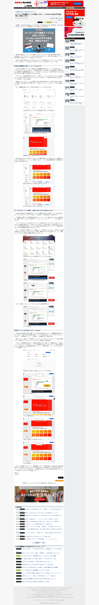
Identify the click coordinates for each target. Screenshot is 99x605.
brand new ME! (55, 591)
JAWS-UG (36, 590)
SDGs (60, 594)
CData (48, 593)
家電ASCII (37, 594)
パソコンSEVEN (59, 589)
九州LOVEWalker (58, 597)
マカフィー (38, 589)
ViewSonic (46, 591)
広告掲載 (62, 600)
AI (18, 8)
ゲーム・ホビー (42, 8)
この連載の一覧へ (39, 543)
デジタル (31, 8)
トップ (15, 8)
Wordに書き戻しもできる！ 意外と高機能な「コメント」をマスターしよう (41, 538)
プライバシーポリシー (45, 600)
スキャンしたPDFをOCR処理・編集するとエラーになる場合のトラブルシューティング (41, 573)
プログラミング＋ (53, 594)
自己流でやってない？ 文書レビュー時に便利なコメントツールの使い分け (39, 575)
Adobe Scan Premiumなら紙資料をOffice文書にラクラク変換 (35, 581)
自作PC (47, 8)
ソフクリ (66, 590)
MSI (39, 591)
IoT (20, 8)
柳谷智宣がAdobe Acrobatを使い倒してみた (24, 11)
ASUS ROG (54, 589)
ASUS (56, 593)
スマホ (55, 8)
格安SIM (34, 594)
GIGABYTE (42, 591)
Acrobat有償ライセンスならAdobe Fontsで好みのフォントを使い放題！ (38, 564)
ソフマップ (50, 591)
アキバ (52, 8)
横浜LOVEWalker (40, 597)
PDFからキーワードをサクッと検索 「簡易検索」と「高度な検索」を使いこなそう (43, 526)
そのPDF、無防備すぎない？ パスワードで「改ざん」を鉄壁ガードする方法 (41, 519)
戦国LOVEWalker (71, 597)
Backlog (50, 593)
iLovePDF (21, 61)
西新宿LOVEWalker (46, 597)
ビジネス (23, 8)
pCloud (59, 591)
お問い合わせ (57, 600)
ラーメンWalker (27, 597)
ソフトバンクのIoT (61, 590)
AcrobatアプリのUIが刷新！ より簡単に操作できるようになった (36, 561)
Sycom (51, 589)
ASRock (38, 593)
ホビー (47, 587)
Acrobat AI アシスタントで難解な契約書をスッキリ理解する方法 (38, 524)
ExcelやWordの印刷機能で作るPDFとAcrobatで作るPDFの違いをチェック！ (39, 578)
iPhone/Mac (36, 8)
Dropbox (44, 593)
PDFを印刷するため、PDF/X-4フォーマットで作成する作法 (37, 536)
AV (52, 587)
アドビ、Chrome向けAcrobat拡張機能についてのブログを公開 (35, 570)
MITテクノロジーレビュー (60, 595)
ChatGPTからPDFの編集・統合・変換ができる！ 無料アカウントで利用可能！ (42, 521)
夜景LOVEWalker (52, 597)
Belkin (52, 590)
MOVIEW (59, 18)
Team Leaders (47, 594)
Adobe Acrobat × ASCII (24, 2)
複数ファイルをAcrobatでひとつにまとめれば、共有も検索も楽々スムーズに (41, 512)
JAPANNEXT (60, 593)
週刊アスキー (43, 595)
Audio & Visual (50, 8)
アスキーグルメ (42, 594)
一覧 (44, 22)
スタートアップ (60, 8)
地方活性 (57, 594)
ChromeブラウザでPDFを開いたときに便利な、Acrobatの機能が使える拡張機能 (40, 567)
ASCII (28, 6)
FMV (33, 589)
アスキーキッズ (30, 594)
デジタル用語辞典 (48, 595)
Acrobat (17, 474)
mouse (35, 589)
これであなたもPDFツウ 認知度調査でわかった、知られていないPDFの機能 (38, 555)
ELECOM (42, 589)
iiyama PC (45, 589)
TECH (27, 8)
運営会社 (52, 600)
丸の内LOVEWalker (65, 597)
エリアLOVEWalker (34, 597)
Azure (49, 590)
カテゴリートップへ (59, 480)
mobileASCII (53, 595)
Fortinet (53, 593)
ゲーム (65, 587)
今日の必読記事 (37, 595)
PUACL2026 (64, 594)
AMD (49, 589)
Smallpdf (29, 61)
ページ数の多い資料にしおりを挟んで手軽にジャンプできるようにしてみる (39, 558)
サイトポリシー (37, 600)
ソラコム (41, 593)
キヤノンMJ (46, 590)
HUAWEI (32, 590)
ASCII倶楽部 (70, 8)
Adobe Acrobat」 (35, 60)
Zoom (57, 590)
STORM (65, 589)
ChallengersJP (69, 594)
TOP (29, 587)
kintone (39, 590)
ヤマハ (54, 590)
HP (63, 589)
